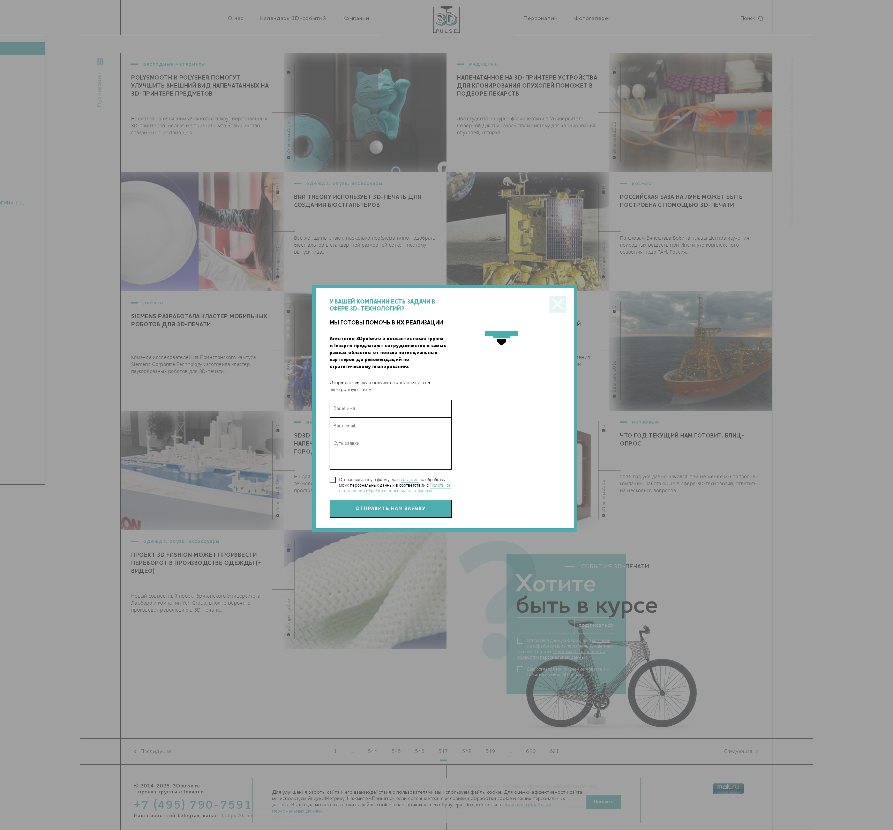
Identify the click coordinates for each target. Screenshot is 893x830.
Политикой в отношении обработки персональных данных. (395, 488)
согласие (410, 480)
